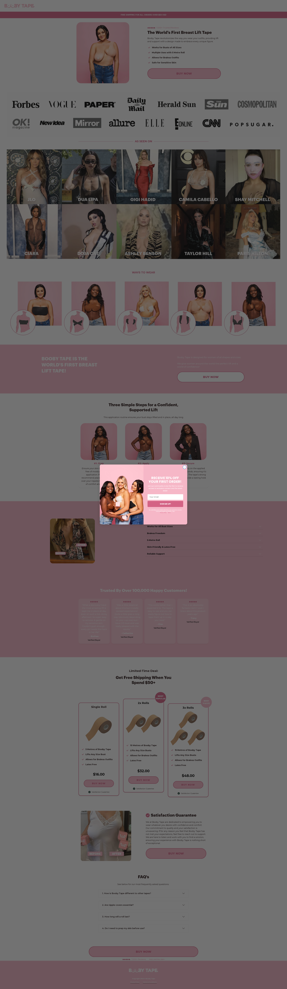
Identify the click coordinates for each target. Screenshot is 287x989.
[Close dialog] (184, 467)
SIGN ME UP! (165, 504)
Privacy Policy (163, 512)
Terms (169, 512)
